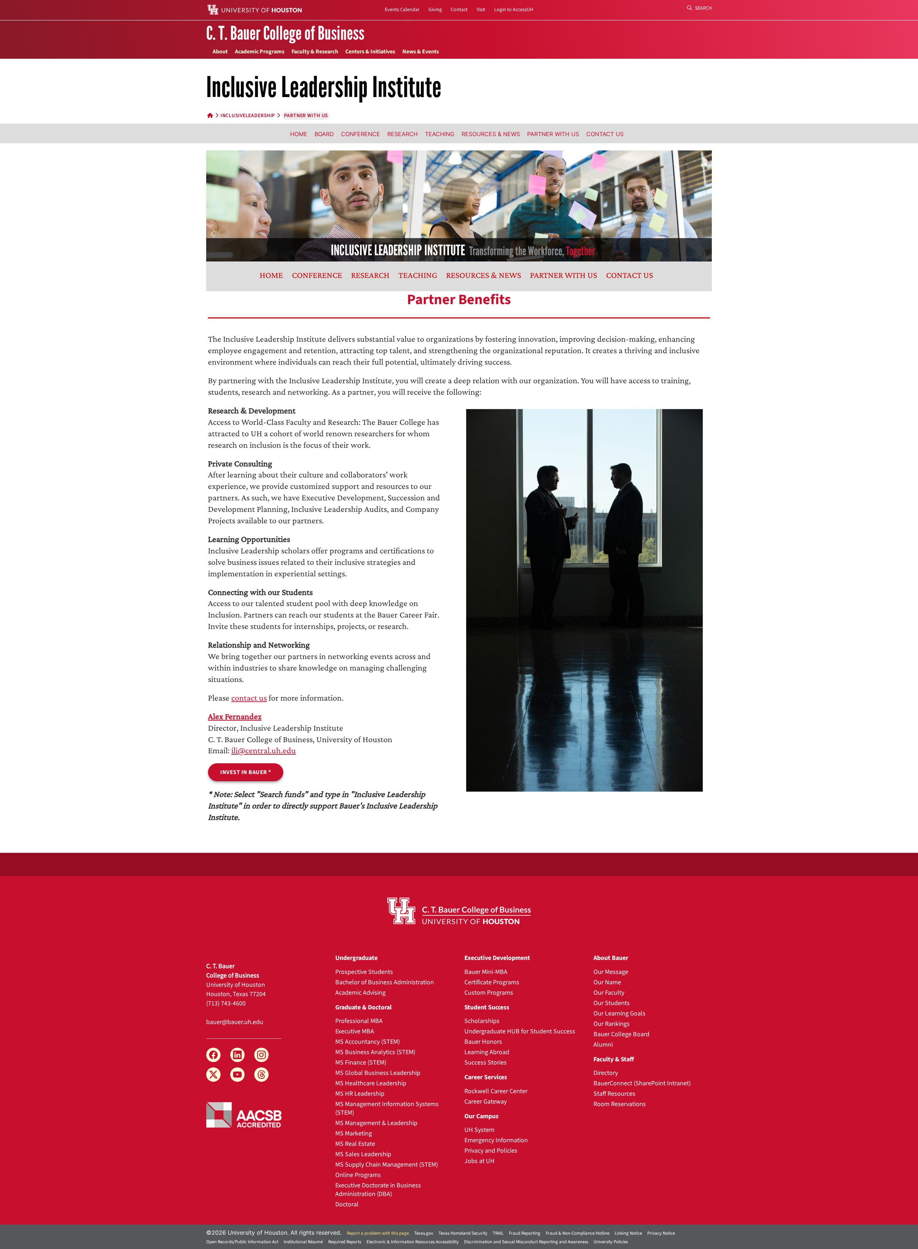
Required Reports (344, 1242)
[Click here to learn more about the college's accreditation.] (243, 1114)
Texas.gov (423, 1233)
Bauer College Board (621, 1034)
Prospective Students (364, 971)
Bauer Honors (483, 1041)
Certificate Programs (491, 982)
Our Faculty (608, 992)
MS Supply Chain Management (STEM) (386, 1164)
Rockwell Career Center (495, 1091)
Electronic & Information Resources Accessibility (412, 1242)
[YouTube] (237, 1074)
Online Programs (358, 1175)
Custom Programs (488, 992)
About (220, 52)
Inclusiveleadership (248, 115)
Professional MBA (359, 1021)
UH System (479, 1129)
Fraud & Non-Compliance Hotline (577, 1233)
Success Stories (485, 1062)
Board (324, 134)
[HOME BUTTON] (210, 115)
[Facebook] (213, 1055)
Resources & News (491, 134)
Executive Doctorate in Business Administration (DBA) (378, 1189)
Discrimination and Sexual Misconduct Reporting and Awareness (526, 1242)
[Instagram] (261, 1055)
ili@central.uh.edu (263, 750)
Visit (481, 9)
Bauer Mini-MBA (485, 971)
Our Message (610, 971)
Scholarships (482, 1021)
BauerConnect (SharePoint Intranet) (642, 1083)
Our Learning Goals (619, 1013)
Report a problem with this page (378, 1233)
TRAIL (498, 1233)
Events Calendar (402, 9)
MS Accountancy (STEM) (367, 1041)
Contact (459, 9)
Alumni (603, 1044)
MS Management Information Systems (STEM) (387, 1108)
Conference (360, 134)
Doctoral (347, 1204)
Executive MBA (354, 1031)
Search (703, 8)
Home (298, 134)
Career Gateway (485, 1101)
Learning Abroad (486, 1052)
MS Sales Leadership (363, 1154)
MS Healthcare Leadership (370, 1083)
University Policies (610, 1242)
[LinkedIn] (237, 1055)
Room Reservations (619, 1104)
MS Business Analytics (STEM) (375, 1052)
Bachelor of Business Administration (384, 982)
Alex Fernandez (234, 716)
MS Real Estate (355, 1143)
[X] (213, 1074)
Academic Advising (360, 992)
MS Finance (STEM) (360, 1062)
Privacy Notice (661, 1233)
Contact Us (605, 134)
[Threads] (261, 1074)
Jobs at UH (479, 1161)
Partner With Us (553, 134)
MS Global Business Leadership (377, 1072)
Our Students (611, 1003)
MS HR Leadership (359, 1093)
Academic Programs (259, 52)
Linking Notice (628, 1233)
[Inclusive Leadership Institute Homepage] (459, 205)
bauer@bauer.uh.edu (234, 1022)
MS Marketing (353, 1133)
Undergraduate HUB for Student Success (519, 1031)
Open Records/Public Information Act (242, 1242)
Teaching (439, 134)
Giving (435, 9)
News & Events (420, 52)
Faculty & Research (315, 52)
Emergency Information (496, 1140)
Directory (605, 1072)
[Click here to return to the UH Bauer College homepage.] (459, 911)
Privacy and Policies (490, 1150)
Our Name (607, 982)
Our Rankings (611, 1023)
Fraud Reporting (524, 1233)
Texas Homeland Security (463, 1233)
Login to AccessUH (513, 9)
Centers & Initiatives (370, 52)
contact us (249, 697)
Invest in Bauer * (245, 772)
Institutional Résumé (303, 1242)
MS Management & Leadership (376, 1123)
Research (402, 134)
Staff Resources (614, 1093)
